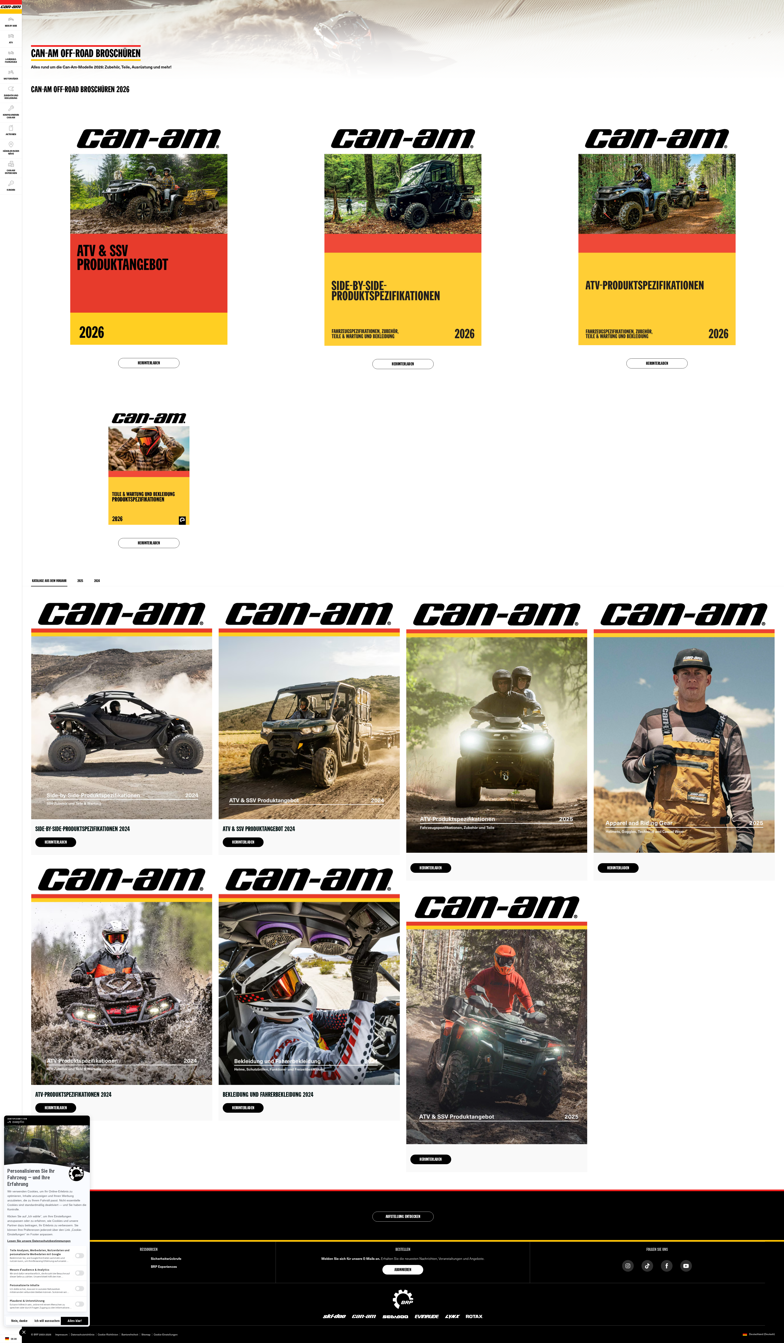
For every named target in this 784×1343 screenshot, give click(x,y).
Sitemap (145, 1334)
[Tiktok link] (647, 1265)
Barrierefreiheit (129, 1334)
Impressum (61, 1334)
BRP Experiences (164, 1266)
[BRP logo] (403, 1298)
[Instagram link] (628, 1265)
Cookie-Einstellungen (166, 1334)
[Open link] (121, 726)
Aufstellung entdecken (403, 1217)
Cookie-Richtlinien (108, 1334)
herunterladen (403, 364)
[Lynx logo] (453, 1316)
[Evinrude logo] (426, 1316)
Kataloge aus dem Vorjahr (49, 581)
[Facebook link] (667, 1265)
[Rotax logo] (474, 1316)
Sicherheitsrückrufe (166, 1258)
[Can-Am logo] (364, 1316)
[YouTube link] (686, 1265)
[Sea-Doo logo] (395, 1316)
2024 (97, 581)
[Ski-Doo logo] (334, 1316)
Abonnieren (402, 1270)
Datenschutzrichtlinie (83, 1334)
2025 (80, 581)
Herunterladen (149, 363)
